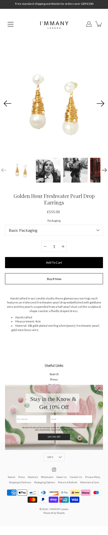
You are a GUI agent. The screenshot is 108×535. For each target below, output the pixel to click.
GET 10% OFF (54, 437)
